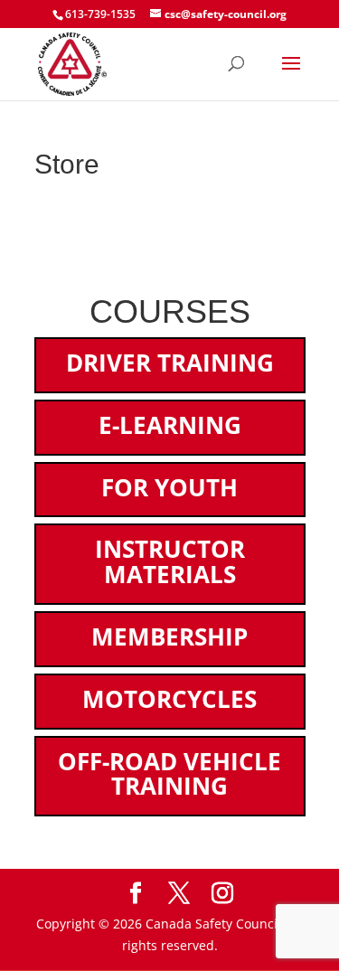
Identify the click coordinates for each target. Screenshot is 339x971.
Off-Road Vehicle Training (169, 774)
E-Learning (170, 425)
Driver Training (170, 362)
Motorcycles (169, 699)
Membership (169, 636)
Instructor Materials (170, 561)
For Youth (169, 487)
